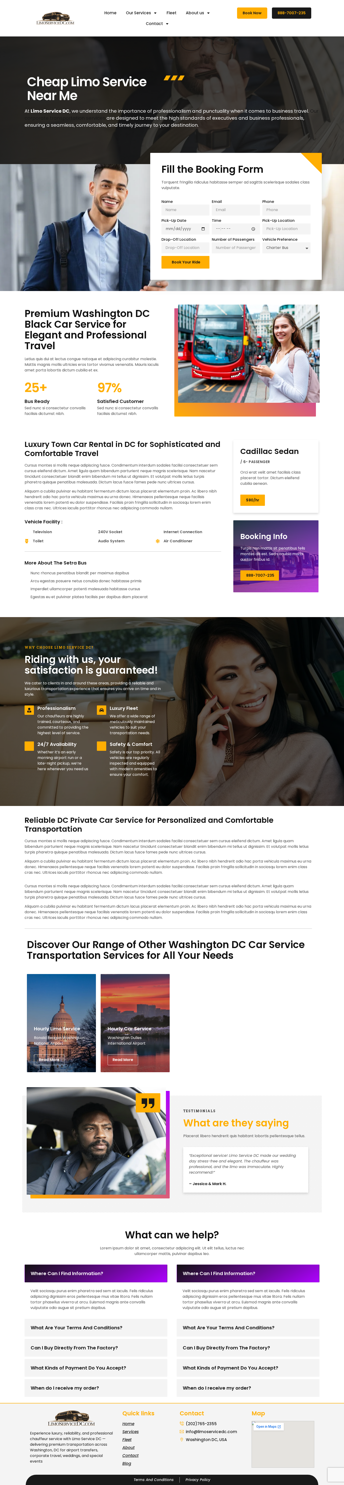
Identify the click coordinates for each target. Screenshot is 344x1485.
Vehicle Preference (279, 239)
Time (216, 220)
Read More (49, 1059)
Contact (154, 23)
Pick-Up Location (278, 220)
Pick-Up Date (173, 220)
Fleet (171, 13)
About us (195, 13)
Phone (268, 201)
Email (217, 201)
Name (167, 201)
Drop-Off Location (178, 239)
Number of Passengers (233, 239)
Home (110, 13)
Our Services (138, 13)
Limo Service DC (86, 1439)
